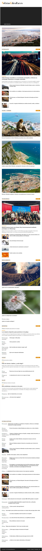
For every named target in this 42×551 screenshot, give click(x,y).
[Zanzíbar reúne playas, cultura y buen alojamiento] (4, 454)
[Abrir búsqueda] (39, 24)
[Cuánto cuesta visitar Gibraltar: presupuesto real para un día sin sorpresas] (21, 152)
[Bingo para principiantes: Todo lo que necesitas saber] (3, 526)
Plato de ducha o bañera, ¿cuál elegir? (12, 363)
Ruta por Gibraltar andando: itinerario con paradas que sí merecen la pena (18, 194)
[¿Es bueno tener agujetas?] (5, 397)
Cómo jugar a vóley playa (15, 337)
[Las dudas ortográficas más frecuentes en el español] (5, 513)
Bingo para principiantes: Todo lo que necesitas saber (17, 526)
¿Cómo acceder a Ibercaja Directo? (17, 506)
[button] (38, 37)
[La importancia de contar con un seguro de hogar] (5, 375)
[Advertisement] (21, 14)
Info (39, 549)
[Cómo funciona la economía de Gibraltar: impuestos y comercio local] (21, 37)
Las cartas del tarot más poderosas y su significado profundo (22, 517)
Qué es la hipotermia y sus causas (15, 393)
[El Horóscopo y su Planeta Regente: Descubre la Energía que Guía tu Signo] (5, 97)
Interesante (4, 76)
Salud (3, 384)
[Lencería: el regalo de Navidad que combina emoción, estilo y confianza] (5, 103)
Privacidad (36, 549)
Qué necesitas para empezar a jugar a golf (18, 347)
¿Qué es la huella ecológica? (8, 321)
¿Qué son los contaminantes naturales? (10, 287)
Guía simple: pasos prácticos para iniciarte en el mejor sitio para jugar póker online (23, 510)
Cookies (32, 549)
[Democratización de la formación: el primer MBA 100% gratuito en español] (4, 498)
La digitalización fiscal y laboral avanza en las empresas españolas (20, 471)
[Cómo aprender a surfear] (5, 341)
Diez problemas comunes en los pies (12, 386)
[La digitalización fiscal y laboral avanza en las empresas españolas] (3, 471)
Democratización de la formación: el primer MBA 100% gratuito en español (23, 498)
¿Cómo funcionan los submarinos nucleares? (19, 246)
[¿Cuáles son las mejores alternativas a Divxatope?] (5, 540)
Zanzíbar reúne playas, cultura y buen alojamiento (17, 454)
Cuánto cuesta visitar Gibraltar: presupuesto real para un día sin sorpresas (18, 166)
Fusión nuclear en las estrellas (16, 253)
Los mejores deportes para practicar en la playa (15, 332)
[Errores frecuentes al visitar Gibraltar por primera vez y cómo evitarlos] (21, 124)
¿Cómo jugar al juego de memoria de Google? (19, 529)
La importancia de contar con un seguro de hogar (20, 375)
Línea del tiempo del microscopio (16, 240)
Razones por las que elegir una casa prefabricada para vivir (22, 371)
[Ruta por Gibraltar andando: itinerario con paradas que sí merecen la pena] (21, 180)
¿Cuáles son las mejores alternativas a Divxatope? (20, 540)
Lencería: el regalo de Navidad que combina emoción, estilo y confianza (24, 103)
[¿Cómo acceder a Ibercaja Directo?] (5, 506)
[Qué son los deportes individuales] (5, 352)
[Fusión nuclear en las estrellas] (5, 253)
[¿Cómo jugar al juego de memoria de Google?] (5, 529)
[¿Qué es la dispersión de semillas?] (21, 302)
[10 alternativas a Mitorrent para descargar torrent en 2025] (5, 536)
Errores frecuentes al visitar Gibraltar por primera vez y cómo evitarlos (17, 137)
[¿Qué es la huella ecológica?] (5, 319)
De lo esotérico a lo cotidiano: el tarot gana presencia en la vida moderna (25, 91)
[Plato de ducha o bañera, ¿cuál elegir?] (7, 360)
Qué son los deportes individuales (17, 352)
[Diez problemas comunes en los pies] (8, 383)
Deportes (3, 330)
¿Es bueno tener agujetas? (15, 397)
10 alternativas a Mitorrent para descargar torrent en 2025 (21, 536)
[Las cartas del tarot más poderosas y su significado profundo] (5, 517)
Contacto (28, 549)
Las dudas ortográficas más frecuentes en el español (21, 513)
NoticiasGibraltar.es (11, 549)
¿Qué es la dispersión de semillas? (9, 315)
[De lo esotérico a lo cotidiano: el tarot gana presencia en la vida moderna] (5, 91)
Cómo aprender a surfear (15, 341)
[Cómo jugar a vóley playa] (5, 337)
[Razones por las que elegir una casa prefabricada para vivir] (5, 371)
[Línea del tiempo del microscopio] (5, 240)
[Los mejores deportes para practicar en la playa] (10, 328)
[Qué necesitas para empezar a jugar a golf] (5, 347)
